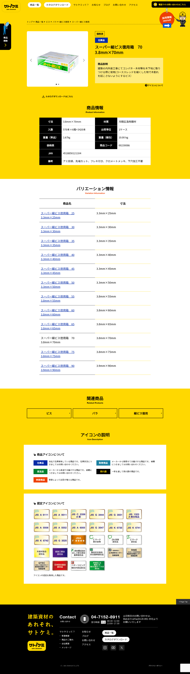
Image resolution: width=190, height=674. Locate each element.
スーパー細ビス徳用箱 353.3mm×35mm (57, 243)
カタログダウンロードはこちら (59, 96)
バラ (55, 21)
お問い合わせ (119, 4)
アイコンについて (155, 85)
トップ (30, 21)
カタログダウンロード (57, 4)
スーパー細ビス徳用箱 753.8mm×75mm (57, 354)
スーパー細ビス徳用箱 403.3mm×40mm (57, 257)
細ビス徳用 (64, 21)
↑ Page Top (183, 602)
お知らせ (96, 4)
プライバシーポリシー (155, 666)
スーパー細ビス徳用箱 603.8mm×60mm (57, 312)
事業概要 (65, 635)
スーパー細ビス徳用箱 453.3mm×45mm (57, 271)
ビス (48, 21)
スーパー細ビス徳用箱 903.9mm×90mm (57, 368)
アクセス (133, 4)
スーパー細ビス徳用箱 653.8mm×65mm (57, 326)
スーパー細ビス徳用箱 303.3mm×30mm (57, 229)
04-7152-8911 (105, 616)
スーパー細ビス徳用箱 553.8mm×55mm (57, 298)
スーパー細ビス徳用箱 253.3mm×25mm (57, 215)
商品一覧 (34, 4)
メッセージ (66, 647)
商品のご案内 (67, 639)
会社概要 (65, 643)
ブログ (106, 4)
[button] (56, 84)
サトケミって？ (81, 4)
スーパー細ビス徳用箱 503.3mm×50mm (57, 284)
